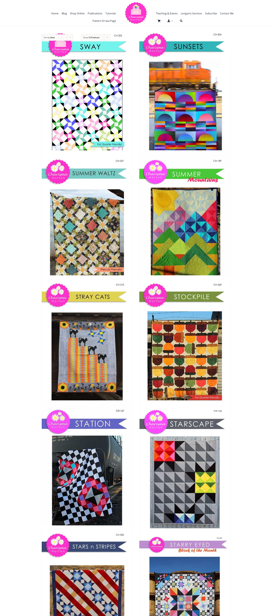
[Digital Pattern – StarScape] (184, 471)
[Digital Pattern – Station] (87, 471)
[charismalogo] (136, 3)
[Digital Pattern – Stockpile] (184, 346)
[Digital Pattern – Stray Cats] (87, 346)
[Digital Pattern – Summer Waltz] (87, 220)
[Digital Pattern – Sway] (87, 95)
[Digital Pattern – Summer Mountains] (184, 220)
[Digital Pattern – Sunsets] (184, 95)
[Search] (179, 21)
